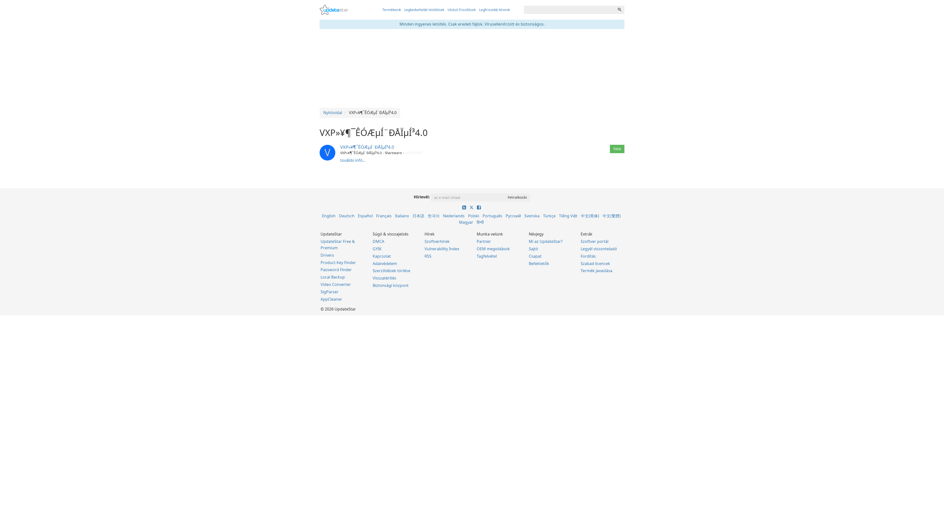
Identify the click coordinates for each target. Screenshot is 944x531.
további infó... (353, 160)
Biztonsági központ (391, 285)
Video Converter (336, 284)
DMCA (378, 241)
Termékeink (391, 9)
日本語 (418, 216)
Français (384, 216)
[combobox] (569, 10)
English (329, 216)
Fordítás (588, 256)
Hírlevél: (422, 197)
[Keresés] (619, 10)
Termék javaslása (596, 270)
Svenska (532, 216)
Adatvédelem (385, 263)
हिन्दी (480, 222)
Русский (513, 216)
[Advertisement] (472, 68)
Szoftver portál (594, 241)
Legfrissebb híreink (494, 9)
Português (492, 216)
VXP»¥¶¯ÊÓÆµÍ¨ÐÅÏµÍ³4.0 (367, 147)
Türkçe (549, 216)
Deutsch (346, 216)
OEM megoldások (493, 248)
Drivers (327, 255)
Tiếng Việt (568, 216)
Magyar (466, 222)
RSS (428, 256)
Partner (484, 241)
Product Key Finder (338, 262)
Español (365, 216)
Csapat (535, 256)
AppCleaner (331, 299)
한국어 (434, 216)
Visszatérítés (384, 278)
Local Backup (333, 277)
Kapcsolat (382, 256)
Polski (473, 216)
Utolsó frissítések (462, 9)
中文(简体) (590, 216)
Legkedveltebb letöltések (424, 9)
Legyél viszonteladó (599, 248)
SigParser (330, 292)
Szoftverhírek (437, 241)
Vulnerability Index (442, 248)
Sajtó (533, 248)
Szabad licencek (595, 263)
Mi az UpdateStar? (546, 241)
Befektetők (539, 263)
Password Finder (336, 269)
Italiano (402, 216)
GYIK (377, 248)
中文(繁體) (612, 216)
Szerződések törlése (391, 270)
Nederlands (454, 216)
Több (617, 149)
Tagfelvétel (487, 256)
